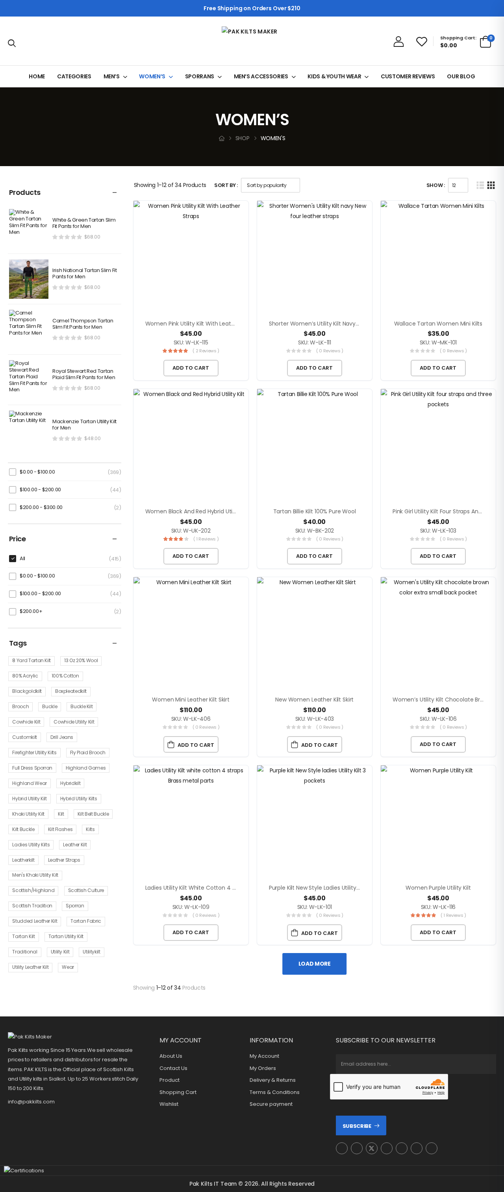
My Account (264, 1056)
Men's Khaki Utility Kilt (35, 875)
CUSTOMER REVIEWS (408, 76)
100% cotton (65, 675)
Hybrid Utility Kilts (78, 798)
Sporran (75, 905)
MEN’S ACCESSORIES (261, 76)
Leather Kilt (75, 844)
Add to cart (190, 368)
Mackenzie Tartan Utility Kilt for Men (84, 425)
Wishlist (168, 1104)
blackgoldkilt (26, 691)
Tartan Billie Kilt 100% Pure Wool (314, 511)
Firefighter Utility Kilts (34, 752)
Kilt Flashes (60, 829)
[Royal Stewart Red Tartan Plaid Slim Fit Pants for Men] (28, 380)
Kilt (61, 814)
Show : (435, 185)
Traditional (24, 951)
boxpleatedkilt (71, 691)
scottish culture (86, 890)
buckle (49, 706)
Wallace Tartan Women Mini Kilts (438, 324)
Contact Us (173, 1068)
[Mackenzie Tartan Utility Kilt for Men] (28, 430)
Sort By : (226, 185)
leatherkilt (23, 860)
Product (169, 1080)
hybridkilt (70, 783)
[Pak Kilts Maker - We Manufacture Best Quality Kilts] (252, 40)
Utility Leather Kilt (30, 967)
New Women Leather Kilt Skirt (314, 699)
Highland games (86, 767)
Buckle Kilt (81, 706)
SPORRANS (199, 76)
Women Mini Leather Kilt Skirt (191, 699)
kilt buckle (23, 829)
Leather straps (64, 860)
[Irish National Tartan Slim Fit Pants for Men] (28, 279)
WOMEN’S (152, 76)
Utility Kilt (60, 951)
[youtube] (402, 1148)
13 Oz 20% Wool (81, 660)
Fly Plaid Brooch (88, 752)
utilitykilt (91, 951)
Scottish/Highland (33, 890)
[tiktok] (416, 1148)
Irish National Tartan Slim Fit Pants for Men (84, 274)
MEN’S (112, 76)
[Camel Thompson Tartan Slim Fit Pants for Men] (28, 329)
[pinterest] (387, 1148)
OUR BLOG (461, 76)
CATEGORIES (74, 76)
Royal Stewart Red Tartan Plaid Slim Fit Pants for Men (83, 374)
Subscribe (357, 1126)
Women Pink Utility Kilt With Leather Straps (202, 324)
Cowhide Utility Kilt (74, 721)
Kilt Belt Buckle (93, 814)
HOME (37, 76)
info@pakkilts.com (31, 1101)
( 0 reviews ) (329, 350)
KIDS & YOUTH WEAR (334, 76)
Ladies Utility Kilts (31, 844)
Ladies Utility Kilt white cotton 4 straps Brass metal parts (220, 888)
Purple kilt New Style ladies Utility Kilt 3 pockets (331, 888)
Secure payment (271, 1104)
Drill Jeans (61, 737)
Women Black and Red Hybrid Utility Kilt (197, 511)
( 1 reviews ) (206, 539)
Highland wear (29, 783)
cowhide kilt (26, 721)
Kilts (90, 829)
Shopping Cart (177, 1092)
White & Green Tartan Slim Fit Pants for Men (83, 223)
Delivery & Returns (273, 1080)
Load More (314, 964)
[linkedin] (431, 1148)
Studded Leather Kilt (34, 921)
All (22, 558)
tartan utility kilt (65, 936)
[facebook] (357, 1148)
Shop (242, 138)
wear (68, 967)
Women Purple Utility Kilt (438, 888)
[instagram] (342, 1148)
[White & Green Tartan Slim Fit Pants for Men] (28, 228)
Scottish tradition (32, 905)
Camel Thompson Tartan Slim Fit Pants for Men (82, 324)
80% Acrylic (25, 675)
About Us (170, 1056)
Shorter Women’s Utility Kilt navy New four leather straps (345, 324)
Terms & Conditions (275, 1092)
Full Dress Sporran (32, 767)
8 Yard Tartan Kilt (31, 660)
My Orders (263, 1068)
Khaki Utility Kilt (28, 814)
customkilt (24, 737)
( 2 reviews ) (206, 350)
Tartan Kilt (23, 936)
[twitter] (372, 1148)
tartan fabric (85, 921)
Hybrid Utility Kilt (29, 798)
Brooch (20, 706)
